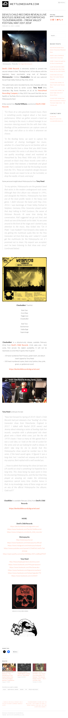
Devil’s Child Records (19, 345)
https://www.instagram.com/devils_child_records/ (24, 532)
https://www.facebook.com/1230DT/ (24, 576)
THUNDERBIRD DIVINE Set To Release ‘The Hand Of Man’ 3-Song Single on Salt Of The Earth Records (36, 704)
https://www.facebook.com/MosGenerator (24, 567)
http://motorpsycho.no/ (24, 540)
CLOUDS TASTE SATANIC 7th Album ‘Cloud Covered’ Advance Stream (57, 85)
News (16, 687)
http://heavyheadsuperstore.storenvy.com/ (24, 562)
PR (26, 689)
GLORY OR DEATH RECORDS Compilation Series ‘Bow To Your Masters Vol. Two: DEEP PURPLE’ (57, 69)
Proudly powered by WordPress (12, 713)
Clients (11, 687)
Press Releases (33, 689)
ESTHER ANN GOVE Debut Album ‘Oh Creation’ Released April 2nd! (57, 77)
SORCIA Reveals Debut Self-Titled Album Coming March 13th (12, 703)
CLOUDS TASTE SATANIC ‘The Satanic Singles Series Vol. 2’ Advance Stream (57, 93)
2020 (4, 689)
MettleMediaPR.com (24, 4)
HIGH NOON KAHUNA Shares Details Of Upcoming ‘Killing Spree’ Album (58, 50)
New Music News (13, 689)
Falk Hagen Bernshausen (25, 64)
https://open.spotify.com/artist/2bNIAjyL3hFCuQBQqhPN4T (24, 554)
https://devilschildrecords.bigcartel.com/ (24, 526)
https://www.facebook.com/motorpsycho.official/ (24, 543)
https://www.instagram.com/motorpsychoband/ (24, 545)
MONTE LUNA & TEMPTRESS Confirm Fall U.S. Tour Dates (23, 673)
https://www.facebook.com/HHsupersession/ (24, 564)
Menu (62, 2)
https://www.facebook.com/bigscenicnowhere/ (24, 570)
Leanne (17, 26)
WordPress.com (18, 715)
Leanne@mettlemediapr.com (56, 121)
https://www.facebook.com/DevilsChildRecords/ (24, 529)
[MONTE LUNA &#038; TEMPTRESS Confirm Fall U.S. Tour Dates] (24, 667)
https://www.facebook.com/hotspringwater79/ (24, 573)
